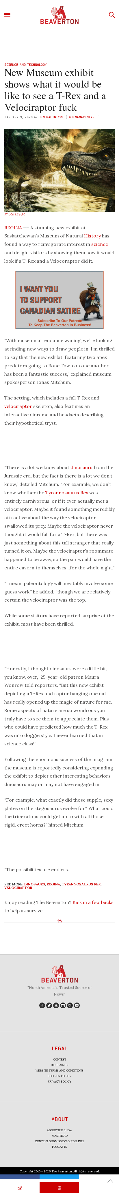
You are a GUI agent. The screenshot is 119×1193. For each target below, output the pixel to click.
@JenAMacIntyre (82, 117)
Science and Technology (25, 64)
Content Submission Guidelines (59, 1141)
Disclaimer (59, 1065)
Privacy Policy (59, 1081)
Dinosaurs (34, 884)
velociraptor (18, 406)
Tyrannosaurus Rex (66, 492)
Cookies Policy (59, 1076)
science (99, 244)
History (92, 236)
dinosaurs (81, 467)
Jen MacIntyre (51, 117)
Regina (53, 884)
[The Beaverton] (59, 15)
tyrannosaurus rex (81, 884)
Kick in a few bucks (93, 902)
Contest (59, 1059)
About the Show (59, 1130)
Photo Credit (14, 214)
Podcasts (59, 1146)
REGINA (13, 227)
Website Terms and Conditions (59, 1070)
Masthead (60, 1135)
